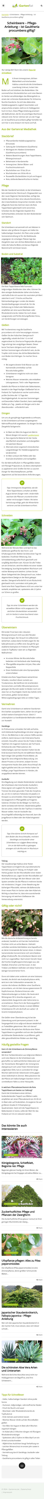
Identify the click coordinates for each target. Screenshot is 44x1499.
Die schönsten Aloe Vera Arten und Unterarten (19, 1369)
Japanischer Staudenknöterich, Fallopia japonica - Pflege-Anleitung (20, 1316)
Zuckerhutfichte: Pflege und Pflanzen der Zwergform (18, 1213)
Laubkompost (33, 435)
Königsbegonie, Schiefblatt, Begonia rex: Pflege (18, 1164)
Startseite (5, 15)
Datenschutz (26, 1489)
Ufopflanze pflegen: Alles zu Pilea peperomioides (21, 1262)
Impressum (7, 1492)
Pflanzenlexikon (11, 1155)
